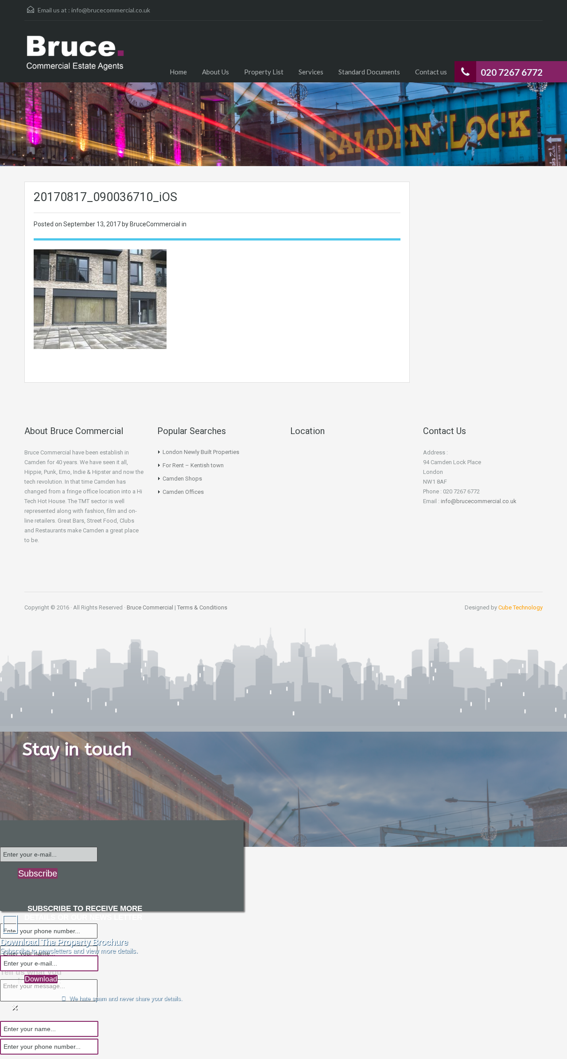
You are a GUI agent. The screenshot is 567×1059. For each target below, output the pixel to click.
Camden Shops (182, 478)
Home (178, 72)
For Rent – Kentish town (193, 465)
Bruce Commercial (150, 607)
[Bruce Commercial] (75, 58)
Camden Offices (183, 492)
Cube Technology (520, 607)
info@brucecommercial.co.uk (110, 10)
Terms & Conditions (202, 607)
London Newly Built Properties (201, 452)
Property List (264, 72)
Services (311, 72)
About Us (215, 72)
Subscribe (37, 873)
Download (41, 979)
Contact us (431, 72)
